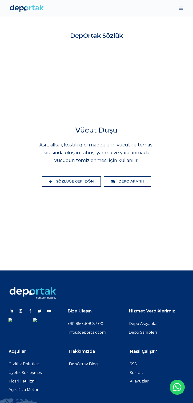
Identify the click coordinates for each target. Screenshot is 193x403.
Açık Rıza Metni (23, 389)
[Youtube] (49, 311)
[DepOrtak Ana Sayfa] (98, 292)
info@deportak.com (87, 332)
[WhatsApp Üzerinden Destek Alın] (177, 387)
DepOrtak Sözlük (96, 35)
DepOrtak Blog (83, 364)
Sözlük (136, 372)
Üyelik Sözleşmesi (25, 372)
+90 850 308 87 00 (85, 323)
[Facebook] (30, 311)
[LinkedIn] (11, 311)
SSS (133, 364)
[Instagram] (20, 311)
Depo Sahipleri (143, 332)
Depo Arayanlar (143, 323)
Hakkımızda (82, 351)
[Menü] (181, 8)
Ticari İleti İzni (22, 381)
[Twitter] (39, 311)
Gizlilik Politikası (24, 364)
